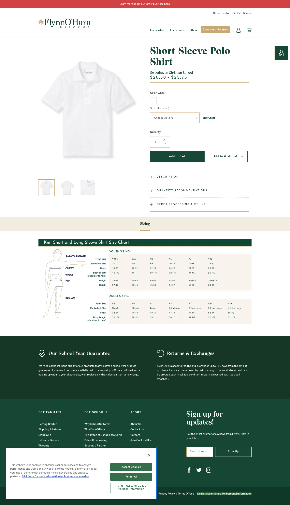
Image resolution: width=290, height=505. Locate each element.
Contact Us (137, 429)
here (167, 4)
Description (167, 177)
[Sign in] (238, 30)
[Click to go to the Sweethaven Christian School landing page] (281, 53)
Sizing (145, 223)
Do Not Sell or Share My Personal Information (131, 487)
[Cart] (249, 30)
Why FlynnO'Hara (94, 429)
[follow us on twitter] (199, 470)
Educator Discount (49, 440)
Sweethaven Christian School (171, 72)
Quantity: (155, 132)
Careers (135, 435)
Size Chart (209, 118)
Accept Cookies (131, 467)
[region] (81, 473)
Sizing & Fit (44, 435)
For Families (157, 30)
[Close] (149, 455)
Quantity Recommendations (181, 190)
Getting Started (47, 424)
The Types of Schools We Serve (103, 435)
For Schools (177, 30)
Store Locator (221, 13)
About (194, 30)
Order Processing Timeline (180, 204)
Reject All (131, 477)
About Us (135, 424)
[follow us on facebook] (189, 470)
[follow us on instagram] (208, 470)
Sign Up (233, 451)
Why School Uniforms (97, 424)
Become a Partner (215, 29)
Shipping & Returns (49, 429)
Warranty (43, 445)
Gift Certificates (242, 13)
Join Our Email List (141, 440)
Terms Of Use (186, 494)
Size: (159, 108)
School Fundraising (95, 440)
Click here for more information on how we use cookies (55, 476)
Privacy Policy (166, 494)
